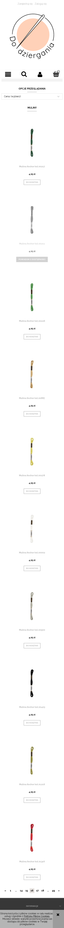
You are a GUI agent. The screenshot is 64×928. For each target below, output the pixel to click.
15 (26, 890)
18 (42, 890)
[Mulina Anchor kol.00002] (32, 528)
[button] (8, 74)
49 (53, 890)
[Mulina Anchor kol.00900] (32, 606)
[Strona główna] (32, 36)
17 (37, 890)
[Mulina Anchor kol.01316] (32, 837)
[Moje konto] (40, 74)
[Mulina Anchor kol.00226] (32, 297)
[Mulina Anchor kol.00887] (32, 374)
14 (21, 890)
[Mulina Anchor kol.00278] (32, 451)
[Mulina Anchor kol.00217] (32, 142)
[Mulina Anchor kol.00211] (32, 219)
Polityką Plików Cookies (37, 916)
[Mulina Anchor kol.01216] (32, 760)
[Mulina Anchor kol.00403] (32, 683)
